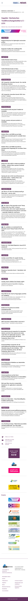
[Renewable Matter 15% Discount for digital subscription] (14, 489)
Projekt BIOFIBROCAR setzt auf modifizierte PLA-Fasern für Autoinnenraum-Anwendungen (13, 353)
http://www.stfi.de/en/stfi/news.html (14, 26)
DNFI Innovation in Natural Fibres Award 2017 (13, 321)
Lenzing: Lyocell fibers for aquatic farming (12, 258)
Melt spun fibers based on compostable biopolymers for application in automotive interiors (11, 385)
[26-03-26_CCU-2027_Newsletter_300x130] (14, 514)
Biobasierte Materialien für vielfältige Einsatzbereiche (13, 402)
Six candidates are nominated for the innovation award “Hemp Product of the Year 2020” (12, 228)
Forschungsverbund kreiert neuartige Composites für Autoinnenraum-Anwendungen (13, 379)
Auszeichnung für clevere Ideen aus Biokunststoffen (12, 273)
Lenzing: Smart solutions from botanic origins (12, 281)
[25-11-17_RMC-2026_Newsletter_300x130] (14, 502)
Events (3, 578)
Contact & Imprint (19, 580)
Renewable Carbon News (7, 10)
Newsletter (4, 588)
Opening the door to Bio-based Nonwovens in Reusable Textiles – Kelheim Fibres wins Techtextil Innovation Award (12, 177)
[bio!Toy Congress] (14, 550)
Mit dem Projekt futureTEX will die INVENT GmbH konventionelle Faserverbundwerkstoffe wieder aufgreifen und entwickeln (12, 312)
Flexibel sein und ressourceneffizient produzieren (13, 410)
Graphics (4, 582)
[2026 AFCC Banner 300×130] (14, 532)
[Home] (20, 3)
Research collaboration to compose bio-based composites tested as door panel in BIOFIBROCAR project (12, 389)
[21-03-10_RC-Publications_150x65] (14, 472)
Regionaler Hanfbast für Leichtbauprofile (11, 48)
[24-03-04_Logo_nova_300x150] (14, 466)
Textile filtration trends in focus (9, 59)
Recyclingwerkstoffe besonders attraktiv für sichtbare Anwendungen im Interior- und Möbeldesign (13, 366)
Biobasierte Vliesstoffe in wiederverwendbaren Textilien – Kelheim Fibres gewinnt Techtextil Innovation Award (13, 165)
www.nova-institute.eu (7, 572)
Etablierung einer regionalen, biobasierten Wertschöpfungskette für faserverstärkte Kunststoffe (13, 51)
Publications (5, 580)
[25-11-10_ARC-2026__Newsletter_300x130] (14, 508)
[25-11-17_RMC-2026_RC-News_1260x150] (14, 32)
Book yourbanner (14, 453)
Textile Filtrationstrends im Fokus (9, 68)
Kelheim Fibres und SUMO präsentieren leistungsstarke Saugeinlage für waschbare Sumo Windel (13, 148)
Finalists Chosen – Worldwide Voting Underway (11, 323)
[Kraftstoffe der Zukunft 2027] (14, 544)
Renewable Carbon (6, 576)
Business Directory (6, 586)
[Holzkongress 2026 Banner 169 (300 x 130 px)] (14, 520)
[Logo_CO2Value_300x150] (14, 483)
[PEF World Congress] (14, 538)
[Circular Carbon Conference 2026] (14, 526)
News (3, 584)
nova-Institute (5, 590)
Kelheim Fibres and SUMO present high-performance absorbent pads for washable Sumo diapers (13, 136)
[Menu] (3, 3)
